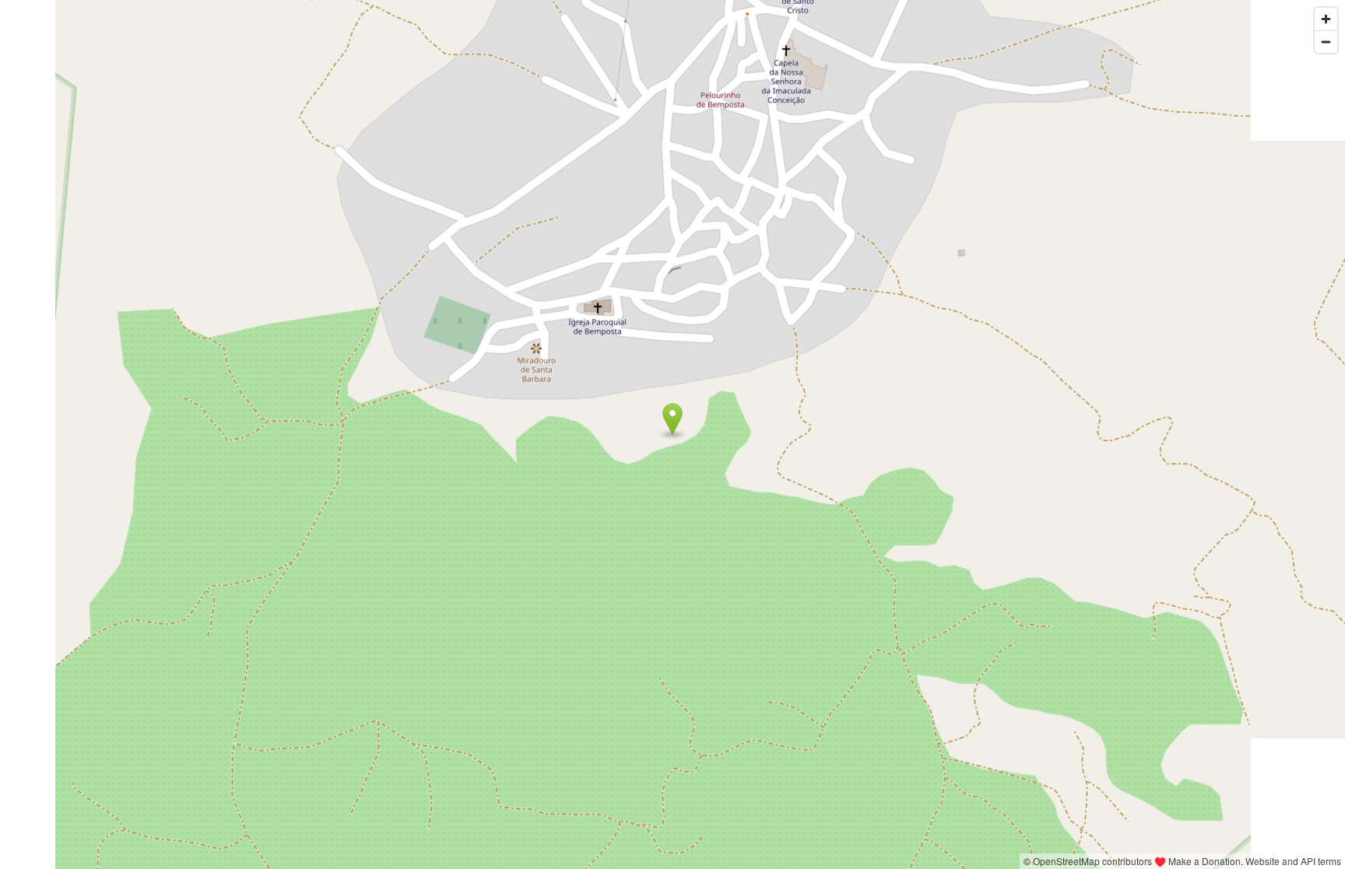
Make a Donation (1204, 860)
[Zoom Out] (1326, 41)
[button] (673, 419)
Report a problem (980, 860)
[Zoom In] (1326, 19)
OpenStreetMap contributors (1092, 860)
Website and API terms (1293, 860)
